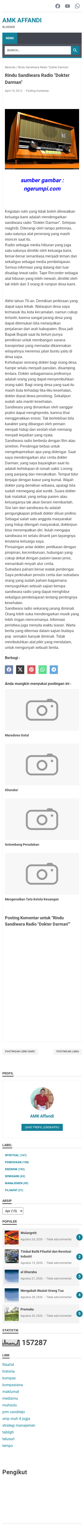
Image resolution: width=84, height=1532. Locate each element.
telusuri (8, 1439)
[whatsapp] (42, 669)
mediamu (10, 1398)
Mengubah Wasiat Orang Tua (42, 1291)
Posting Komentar (37, 90)
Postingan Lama (67, 1051)
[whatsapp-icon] (77, 6)
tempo (7, 1445)
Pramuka (27, 1309)
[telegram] (54, 669)
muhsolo (9, 1405)
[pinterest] (31, 669)
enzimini (15, 1169)
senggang (15, 1176)
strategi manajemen (18, 1425)
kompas (9, 1378)
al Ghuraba (29, 1272)
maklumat (10, 1391)
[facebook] (9, 669)
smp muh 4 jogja (16, 1418)
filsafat (14, 1190)
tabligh (8, 1432)
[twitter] (20, 669)
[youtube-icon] (67, 6)
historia (8, 1371)
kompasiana (12, 1385)
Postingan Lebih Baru (20, 1051)
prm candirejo (13, 1412)
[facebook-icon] (57, 6)
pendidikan (17, 1162)
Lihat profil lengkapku (42, 1127)
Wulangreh (29, 1233)
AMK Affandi (22, 20)
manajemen (16, 1183)
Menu (10, 38)
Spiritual (16, 1155)
